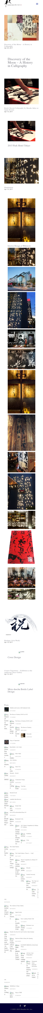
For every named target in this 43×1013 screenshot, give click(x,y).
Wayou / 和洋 (18, 992)
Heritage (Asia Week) (12, 640)
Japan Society (18, 912)
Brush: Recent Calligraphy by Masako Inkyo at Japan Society (21, 109)
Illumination (8, 187)
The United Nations (14, 846)
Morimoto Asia (30, 925)
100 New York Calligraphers (29, 953)
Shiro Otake (18, 753)
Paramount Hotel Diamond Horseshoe (34, 963)
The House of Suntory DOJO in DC (24, 721)
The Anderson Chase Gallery (17, 905)
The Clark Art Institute (35, 881)
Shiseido (28, 868)
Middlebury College (14, 986)
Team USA (18, 766)
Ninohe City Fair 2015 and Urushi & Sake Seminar (22, 932)
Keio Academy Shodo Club (27, 918)
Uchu (27, 840)
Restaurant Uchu (19, 819)
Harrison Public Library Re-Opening (24, 938)
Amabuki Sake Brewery (15, 799)
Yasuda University (30, 874)
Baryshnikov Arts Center (16, 747)
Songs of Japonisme (14, 740)
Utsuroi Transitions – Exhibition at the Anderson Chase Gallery (18, 671)
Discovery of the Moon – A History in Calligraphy (18, 45)
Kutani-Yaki (18, 806)
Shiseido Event (13, 792)
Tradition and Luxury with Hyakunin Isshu (20, 708)
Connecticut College (20, 779)
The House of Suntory (26, 727)
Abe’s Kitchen (13, 760)
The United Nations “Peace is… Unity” (24, 853)
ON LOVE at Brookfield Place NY (18, 812)
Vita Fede (23, 786)
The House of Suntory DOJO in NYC (19, 714)
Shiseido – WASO (14, 773)
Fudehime (28, 833)
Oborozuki (28, 734)
